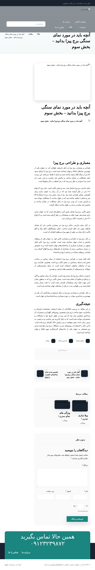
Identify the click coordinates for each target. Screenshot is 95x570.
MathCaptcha (85, 511)
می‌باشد (53, 565)
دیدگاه (85, 465)
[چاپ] (39, 356)
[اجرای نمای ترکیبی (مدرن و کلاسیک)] (22, 115)
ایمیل (68, 491)
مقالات (47, 341)
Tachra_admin (80, 341)
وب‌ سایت (50, 491)
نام (86, 491)
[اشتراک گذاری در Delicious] (59, 356)
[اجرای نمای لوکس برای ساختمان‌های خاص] (22, 100)
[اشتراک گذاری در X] (79, 356)
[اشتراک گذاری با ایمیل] (45, 356)
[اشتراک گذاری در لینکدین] (52, 356)
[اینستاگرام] (12, 3)
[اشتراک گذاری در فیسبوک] (85, 356)
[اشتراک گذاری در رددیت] (65, 356)
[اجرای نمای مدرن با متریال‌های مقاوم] (22, 130)
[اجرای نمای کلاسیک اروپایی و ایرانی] (22, 145)
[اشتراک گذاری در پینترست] (72, 356)
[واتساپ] (7, 3)
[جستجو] (9, 24)
